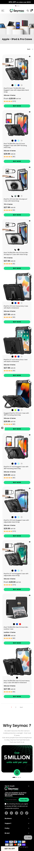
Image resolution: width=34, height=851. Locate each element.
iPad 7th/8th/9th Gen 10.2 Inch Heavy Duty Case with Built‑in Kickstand (17, 682)
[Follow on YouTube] (21, 813)
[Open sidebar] (2, 428)
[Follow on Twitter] (11, 813)
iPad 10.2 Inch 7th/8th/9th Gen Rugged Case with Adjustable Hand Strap (16, 90)
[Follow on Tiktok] (26, 813)
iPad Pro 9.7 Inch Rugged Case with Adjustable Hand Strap (16, 574)
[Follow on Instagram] (16, 813)
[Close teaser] (19, 846)
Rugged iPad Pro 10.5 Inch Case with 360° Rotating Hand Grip (16, 414)
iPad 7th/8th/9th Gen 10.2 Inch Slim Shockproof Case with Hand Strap (16, 253)
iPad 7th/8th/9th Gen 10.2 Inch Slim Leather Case (16, 628)
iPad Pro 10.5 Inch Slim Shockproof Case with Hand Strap (15, 200)
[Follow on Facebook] (6, 813)
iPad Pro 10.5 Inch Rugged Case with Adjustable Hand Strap (16, 521)
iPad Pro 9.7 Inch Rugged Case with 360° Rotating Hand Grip (16, 467)
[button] (9, 848)
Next (21, 707)
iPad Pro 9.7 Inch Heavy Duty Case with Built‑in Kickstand (15, 360)
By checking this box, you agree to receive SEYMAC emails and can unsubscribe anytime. (16, 806)
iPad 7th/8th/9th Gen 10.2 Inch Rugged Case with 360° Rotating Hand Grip (15, 145)
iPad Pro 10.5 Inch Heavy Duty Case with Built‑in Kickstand (16, 307)
